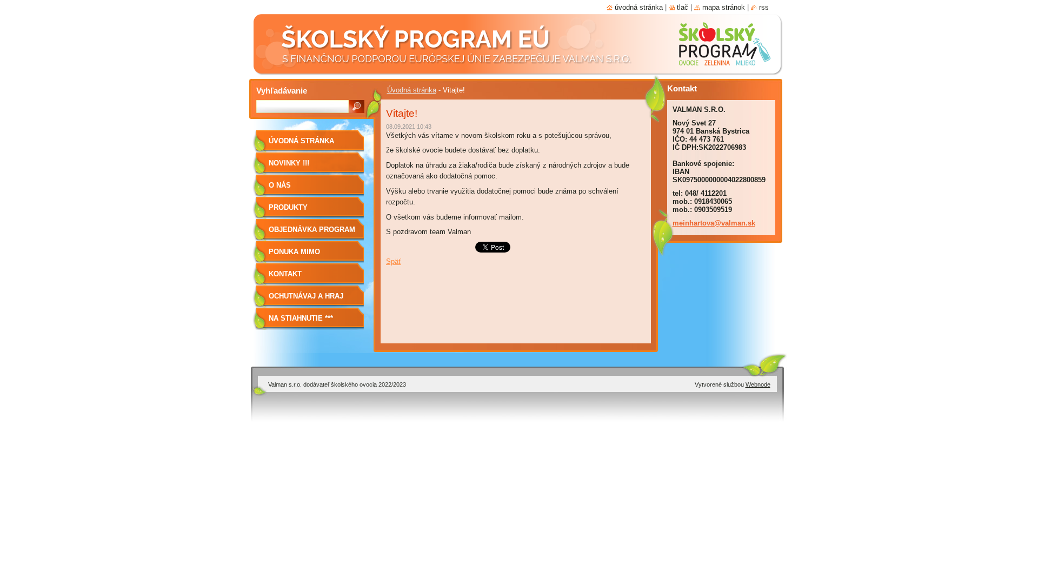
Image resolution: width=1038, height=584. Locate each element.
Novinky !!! (289, 163)
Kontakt (285, 274)
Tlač (682, 7)
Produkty (288, 207)
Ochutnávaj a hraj (306, 296)
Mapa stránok (723, 7)
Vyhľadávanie (281, 90)
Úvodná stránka (411, 90)
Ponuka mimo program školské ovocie (305, 255)
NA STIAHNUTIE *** (301, 318)
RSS (764, 7)
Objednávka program (312, 229)
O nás (280, 185)
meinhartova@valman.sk (714, 223)
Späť (393, 261)
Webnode (758, 384)
